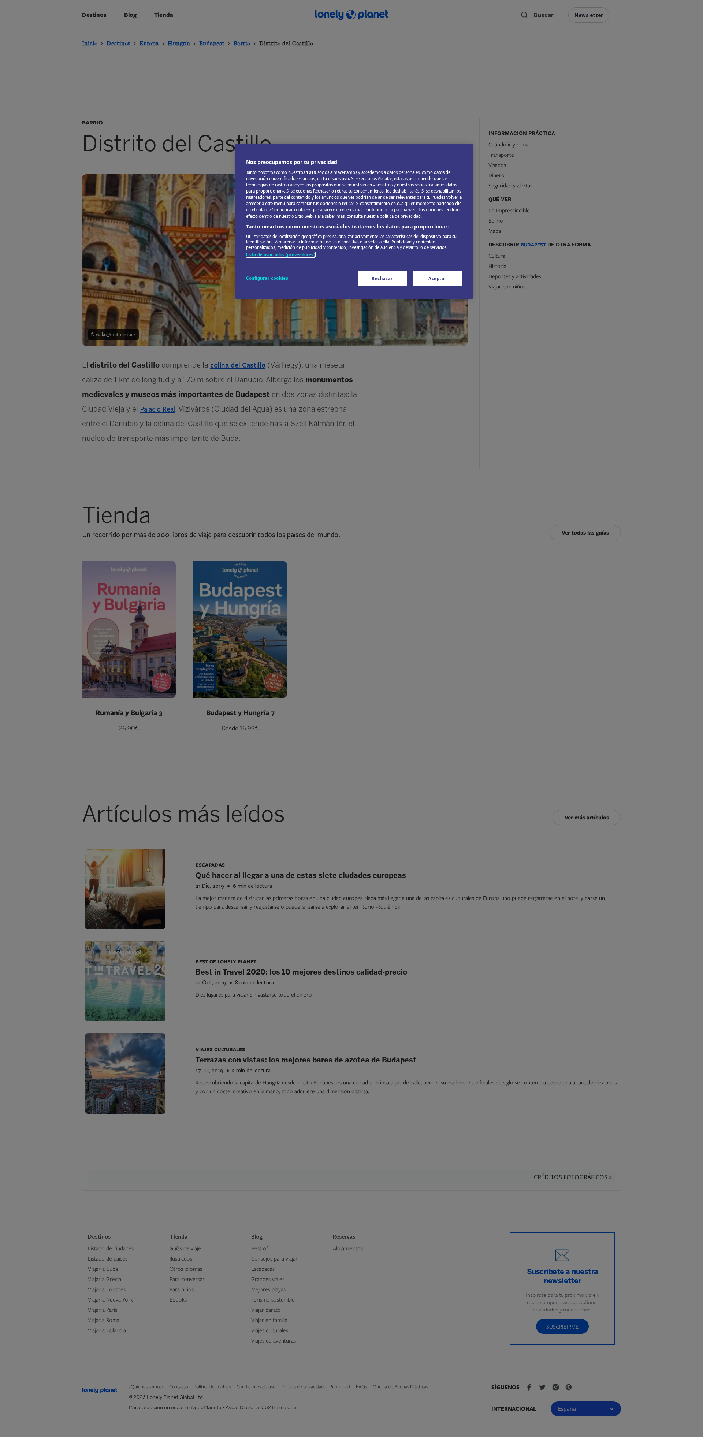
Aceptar (437, 278)
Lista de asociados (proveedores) (280, 254)
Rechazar (382, 278)
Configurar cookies (267, 278)
